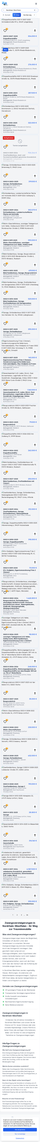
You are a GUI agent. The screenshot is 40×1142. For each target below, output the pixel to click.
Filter (18, 15)
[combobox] (20, 10)
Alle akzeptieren (20, 1129)
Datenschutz (20, 1138)
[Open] (37, 10)
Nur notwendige (20, 1134)
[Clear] (34, 10)
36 (27, 915)
